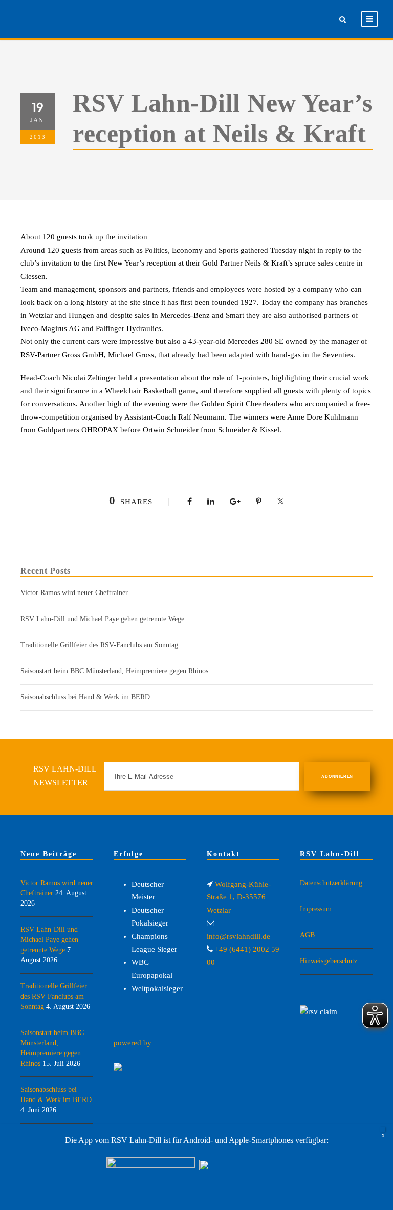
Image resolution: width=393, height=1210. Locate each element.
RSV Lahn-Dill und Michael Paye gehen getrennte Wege (102, 619)
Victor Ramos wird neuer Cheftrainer (74, 593)
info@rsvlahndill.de (238, 936)
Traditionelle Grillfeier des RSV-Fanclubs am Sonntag (99, 645)
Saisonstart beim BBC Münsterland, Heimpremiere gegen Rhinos (114, 671)
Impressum (316, 909)
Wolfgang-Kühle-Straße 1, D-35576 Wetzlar (239, 897)
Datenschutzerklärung (331, 883)
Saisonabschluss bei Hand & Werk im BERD (85, 697)
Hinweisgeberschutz (328, 961)
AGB (307, 935)
